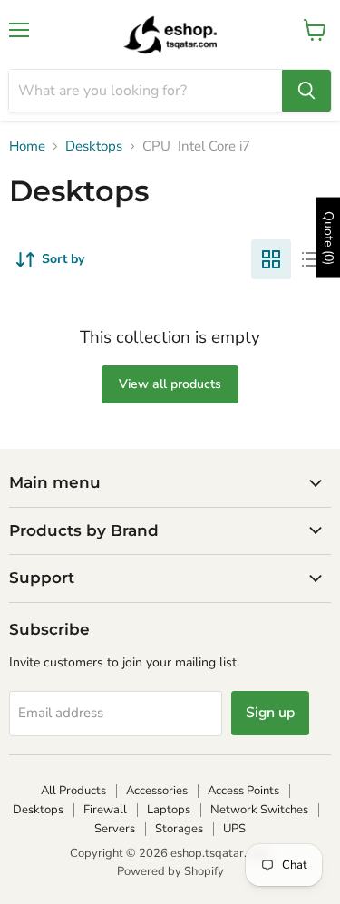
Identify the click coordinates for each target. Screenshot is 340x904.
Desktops (93, 146)
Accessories (157, 790)
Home (27, 146)
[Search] (306, 91)
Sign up (270, 713)
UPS (234, 829)
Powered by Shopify (170, 871)
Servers (114, 829)
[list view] (311, 259)
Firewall (105, 810)
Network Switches (259, 810)
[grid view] (271, 259)
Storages (179, 829)
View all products (170, 384)
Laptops (168, 810)
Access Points (243, 790)
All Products (73, 790)
